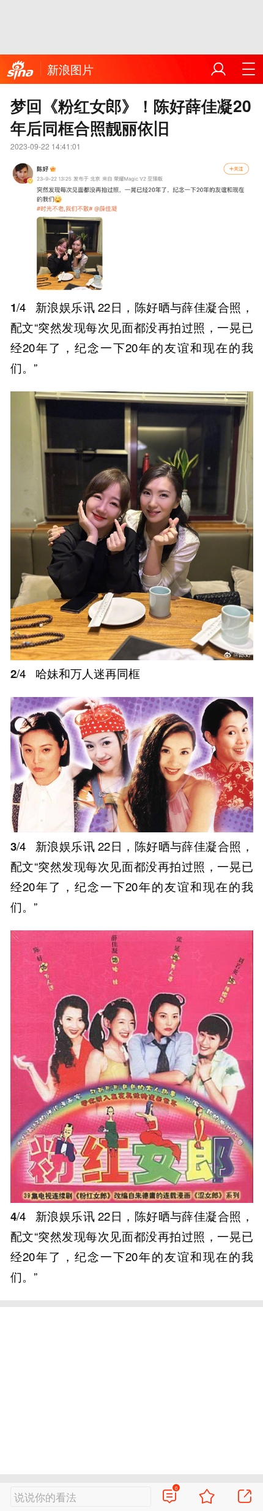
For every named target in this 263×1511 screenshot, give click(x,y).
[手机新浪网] (20, 70)
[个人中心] (218, 69)
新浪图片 (70, 69)
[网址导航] (248, 69)
